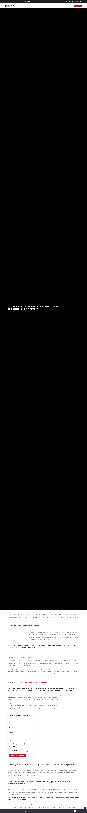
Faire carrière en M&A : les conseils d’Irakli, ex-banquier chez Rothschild (31, 682)
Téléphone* (11, 732)
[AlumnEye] (10, 6)
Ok (74, 811)
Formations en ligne (34, 5)
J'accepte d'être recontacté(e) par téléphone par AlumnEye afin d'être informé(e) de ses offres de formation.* (20, 745)
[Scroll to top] (85, 808)
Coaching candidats (24, 5)
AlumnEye (40, 311)
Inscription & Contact (78, 1)
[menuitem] (67, 1)
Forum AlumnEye (71, 1)
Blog (66, 1)
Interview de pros (31, 311)
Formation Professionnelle (45, 5)
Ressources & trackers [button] (57, 5)
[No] (85, 811)
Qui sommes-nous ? (68, 5)
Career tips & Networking (21, 311)
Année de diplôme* (12, 737)
